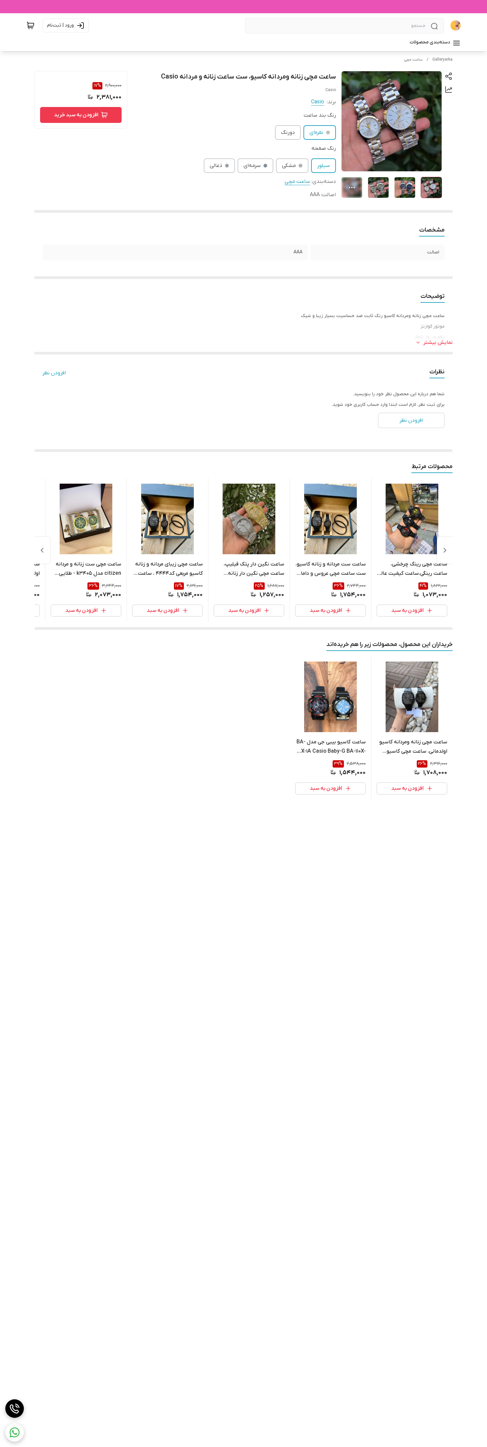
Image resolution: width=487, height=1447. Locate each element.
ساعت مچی (413, 59)
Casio (317, 102)
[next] (42, 550)
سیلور (323, 165)
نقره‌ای (316, 132)
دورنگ (288, 132)
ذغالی (216, 165)
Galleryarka (442, 59)
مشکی (289, 165)
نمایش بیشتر (438, 342)
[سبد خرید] (30, 25)
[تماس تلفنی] (14, 1408)
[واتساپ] (14, 1432)
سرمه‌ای (252, 165)
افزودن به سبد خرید (76, 115)
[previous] (445, 550)
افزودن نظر (54, 373)
